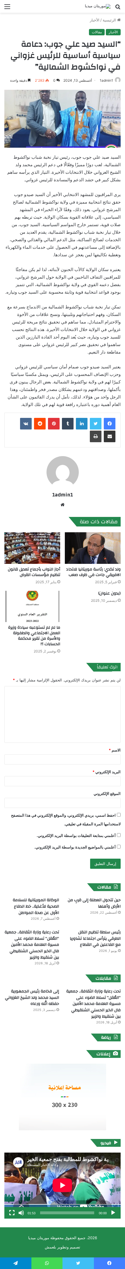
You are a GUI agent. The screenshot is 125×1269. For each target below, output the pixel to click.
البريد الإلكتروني (106, 771)
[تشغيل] (113, 1213)
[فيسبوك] (109, 423)
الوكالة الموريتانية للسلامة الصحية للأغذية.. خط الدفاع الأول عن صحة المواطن (36, 906)
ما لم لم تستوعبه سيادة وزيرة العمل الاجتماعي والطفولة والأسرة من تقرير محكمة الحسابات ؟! (34, 636)
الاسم (115, 750)
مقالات (97, 32)
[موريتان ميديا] (97, 6)
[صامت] (21, 1213)
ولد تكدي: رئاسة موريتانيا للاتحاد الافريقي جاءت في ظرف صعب (93, 572)
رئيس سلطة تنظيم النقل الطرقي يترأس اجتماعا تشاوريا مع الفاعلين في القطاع (95, 938)
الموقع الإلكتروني (107, 793)
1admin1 (106, 80)
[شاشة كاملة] (12, 1213)
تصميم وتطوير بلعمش (62, 1247)
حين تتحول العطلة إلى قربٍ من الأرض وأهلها (94, 903)
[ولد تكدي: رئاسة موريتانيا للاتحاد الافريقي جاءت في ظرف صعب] (93, 548)
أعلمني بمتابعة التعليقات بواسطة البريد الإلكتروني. (76, 835)
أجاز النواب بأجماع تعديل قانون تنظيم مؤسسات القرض (34, 572)
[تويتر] (95, 423)
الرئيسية (110, 20)
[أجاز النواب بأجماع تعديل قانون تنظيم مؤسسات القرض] (32, 548)
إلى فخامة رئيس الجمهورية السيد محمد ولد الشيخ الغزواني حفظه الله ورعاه (32, 997)
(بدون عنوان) (109, 593)
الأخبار (94, 20)
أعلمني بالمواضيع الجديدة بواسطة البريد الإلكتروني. (75, 847)
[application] (62, 1186)
